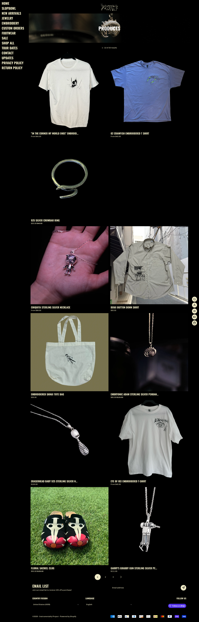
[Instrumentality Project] (109, 7)
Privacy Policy (12, 62)
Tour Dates (10, 48)
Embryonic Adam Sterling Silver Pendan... (134, 394)
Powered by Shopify (68, 616)
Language (89, 598)
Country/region (40, 598)
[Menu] (194, 311)
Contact (7, 53)
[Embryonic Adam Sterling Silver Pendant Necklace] (149, 352)
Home (5, 3)
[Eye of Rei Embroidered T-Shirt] (149, 439)
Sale (5, 38)
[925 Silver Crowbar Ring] (69, 178)
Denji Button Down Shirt (125, 307)
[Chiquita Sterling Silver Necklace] (69, 265)
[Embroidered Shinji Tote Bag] (69, 352)
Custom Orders (13, 28)
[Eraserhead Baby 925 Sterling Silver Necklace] (69, 439)
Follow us (181, 598)
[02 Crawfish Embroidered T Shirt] (149, 91)
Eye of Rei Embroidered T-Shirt (128, 481)
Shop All (8, 43)
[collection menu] (194, 316)
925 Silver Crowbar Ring (45, 220)
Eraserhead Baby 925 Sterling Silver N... (54, 481)
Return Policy (12, 67)
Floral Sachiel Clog (42, 568)
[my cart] (194, 322)
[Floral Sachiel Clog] (69, 526)
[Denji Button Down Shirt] (149, 265)
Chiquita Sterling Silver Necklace (50, 307)
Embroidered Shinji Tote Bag (47, 394)
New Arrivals (11, 13)
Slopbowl (9, 8)
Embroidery (10, 23)
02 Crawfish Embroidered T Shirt (130, 133)
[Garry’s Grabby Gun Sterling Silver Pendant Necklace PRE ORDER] (149, 526)
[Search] (194, 299)
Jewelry (7, 18)
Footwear (9, 33)
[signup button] (183, 588)
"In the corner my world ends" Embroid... (54, 133)
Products (113, 22)
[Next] (121, 577)
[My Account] (194, 305)
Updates (7, 58)
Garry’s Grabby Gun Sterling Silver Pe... (134, 568)
